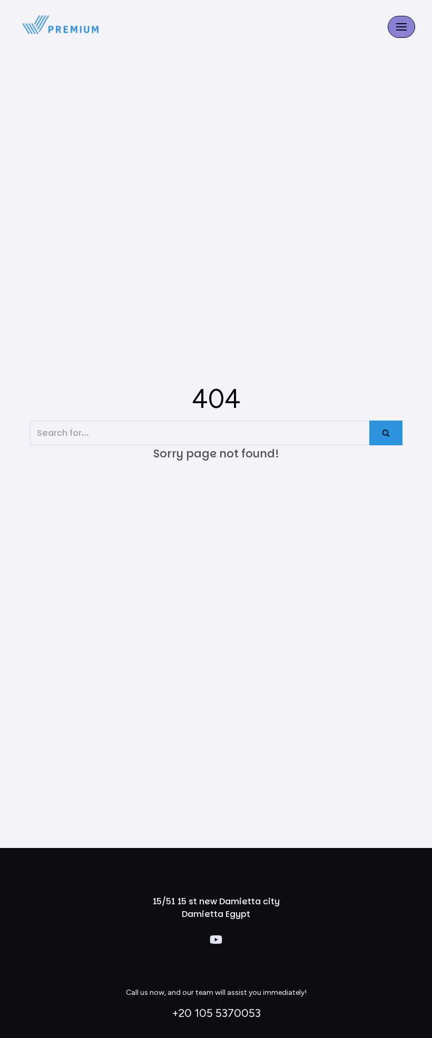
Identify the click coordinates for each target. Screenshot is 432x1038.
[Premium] (61, 27)
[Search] (385, 433)
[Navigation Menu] (401, 27)
